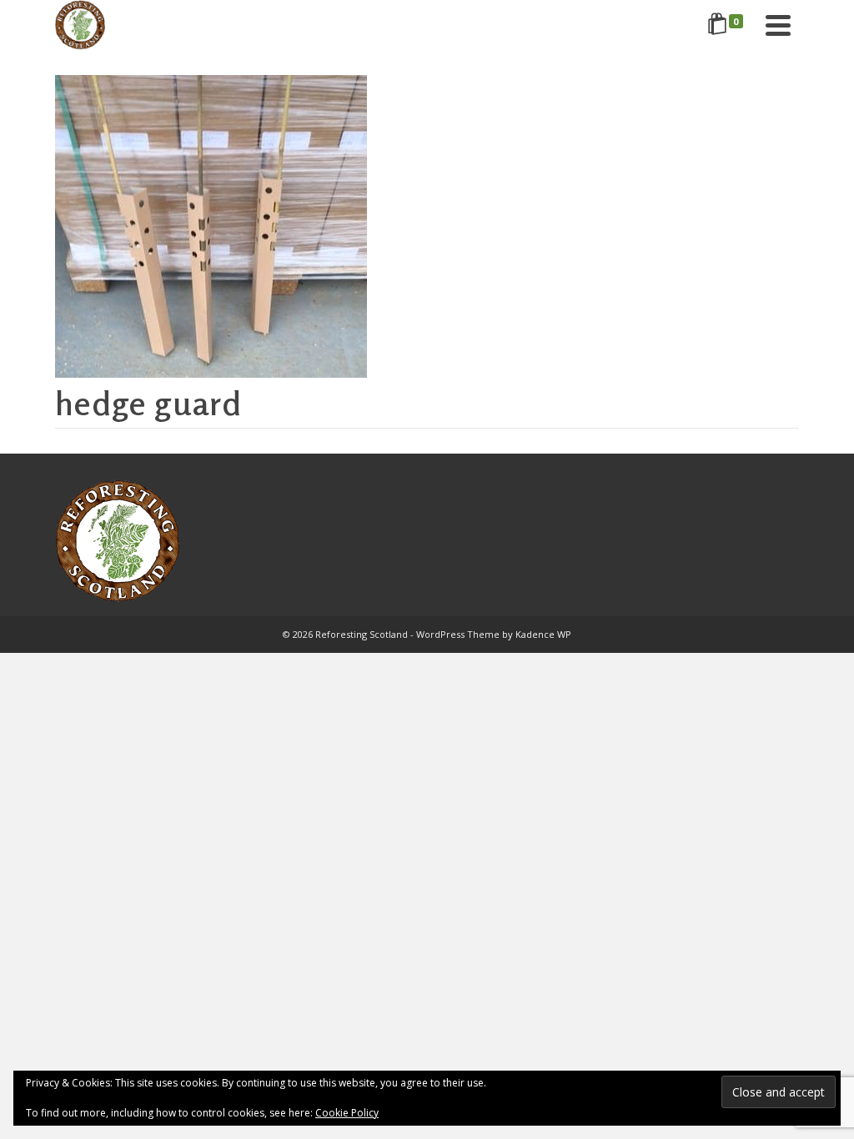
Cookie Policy (347, 1113)
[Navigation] (778, 25)
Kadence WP (543, 634)
